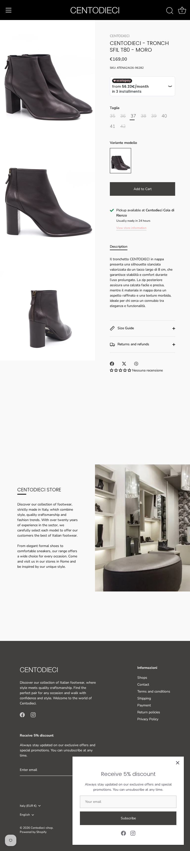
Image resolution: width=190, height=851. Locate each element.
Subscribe (128, 818)
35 (112, 116)
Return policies (148, 712)
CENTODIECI (120, 36)
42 (123, 126)
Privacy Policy (147, 719)
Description (118, 246)
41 (112, 126)
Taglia (114, 108)
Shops (142, 677)
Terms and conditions (153, 691)
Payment (144, 705)
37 (133, 116)
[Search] (169, 10)
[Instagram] (132, 832)
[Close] (177, 762)
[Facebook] (123, 832)
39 (154, 116)
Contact (143, 684)
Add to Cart (143, 189)
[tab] (121, 246)
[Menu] (8, 10)
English (25, 815)
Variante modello (123, 143)
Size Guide (125, 328)
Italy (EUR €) (28, 806)
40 (164, 116)
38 (143, 116)
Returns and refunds (133, 344)
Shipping (144, 698)
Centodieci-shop (42, 828)
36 (123, 116)
